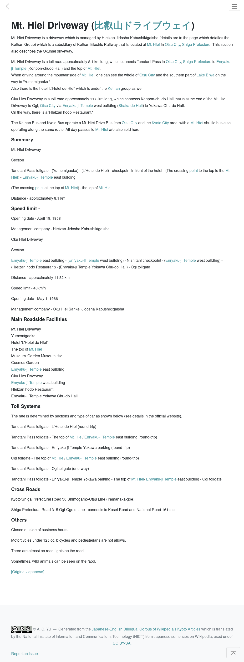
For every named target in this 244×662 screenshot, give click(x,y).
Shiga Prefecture (196, 44)
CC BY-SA (122, 643)
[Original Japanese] (27, 571)
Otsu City (172, 44)
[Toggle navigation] (234, 6)
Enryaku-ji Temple (77, 105)
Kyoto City (160, 122)
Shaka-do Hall (130, 105)
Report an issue (24, 653)
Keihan (114, 88)
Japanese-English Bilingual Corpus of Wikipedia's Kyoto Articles (146, 629)
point (193, 170)
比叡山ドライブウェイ (142, 25)
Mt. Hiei (153, 44)
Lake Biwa (205, 75)
